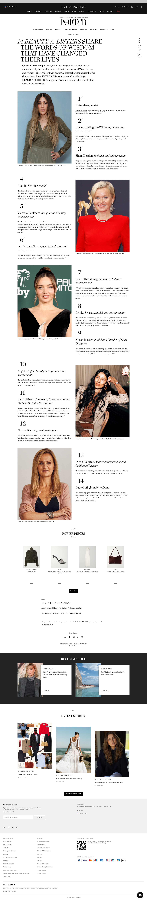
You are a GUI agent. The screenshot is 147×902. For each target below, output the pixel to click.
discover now (88, 1)
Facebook (9, 827)
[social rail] (139, 55)
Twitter (13, 827)
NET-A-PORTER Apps (42, 863)
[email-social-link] (82, 637)
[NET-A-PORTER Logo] (9, 885)
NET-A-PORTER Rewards (44, 851)
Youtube (4, 827)
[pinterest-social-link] (78, 637)
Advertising (40, 854)
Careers (39, 860)
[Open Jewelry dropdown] (85, 11)
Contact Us (6, 847)
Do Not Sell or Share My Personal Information (16, 873)
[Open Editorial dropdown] (114, 11)
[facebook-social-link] (69, 637)
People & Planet (41, 844)
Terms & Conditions (8, 863)
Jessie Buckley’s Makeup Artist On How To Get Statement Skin (62, 608)
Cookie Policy (7, 876)
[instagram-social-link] (73, 637)
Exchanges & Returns (9, 851)
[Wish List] (136, 7)
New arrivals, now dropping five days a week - (73, 1)
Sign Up (39, 817)
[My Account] (132, 7)
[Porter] (74, 22)
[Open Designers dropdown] (52, 11)
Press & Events (41, 873)
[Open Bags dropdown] (77, 11)
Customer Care (107, 806)
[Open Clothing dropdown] (62, 11)
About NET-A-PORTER (43, 841)
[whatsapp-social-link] (65, 637)
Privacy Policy (7, 867)
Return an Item (7, 844)
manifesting (101, 110)
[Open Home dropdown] (105, 11)
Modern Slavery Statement (44, 867)
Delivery (5, 854)
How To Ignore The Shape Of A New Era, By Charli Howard (61, 613)
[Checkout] (140, 7)
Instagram (17, 827)
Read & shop (46, 690)
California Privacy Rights (10, 870)
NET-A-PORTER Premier (10, 857)
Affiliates (39, 857)
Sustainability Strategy (43, 847)
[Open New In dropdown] (33, 11)
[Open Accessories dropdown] (97, 11)
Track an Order (7, 841)
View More (73, 591)
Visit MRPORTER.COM (9, 891)
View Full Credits (73, 646)
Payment (5, 860)
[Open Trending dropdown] (42, 11)
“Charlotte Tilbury (81, 110)
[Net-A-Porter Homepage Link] (74, 6)
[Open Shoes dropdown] (69, 11)
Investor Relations (42, 870)
